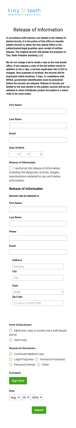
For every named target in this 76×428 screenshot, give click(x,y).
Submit (39, 410)
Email (12, 133)
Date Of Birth (16, 147)
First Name (15, 105)
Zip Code (17, 296)
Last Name (15, 119)
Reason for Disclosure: (22, 348)
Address (17, 260)
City (14, 271)
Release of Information (22, 162)
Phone (12, 231)
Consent (15, 372)
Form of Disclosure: (20, 324)
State (15, 285)
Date (12, 390)
